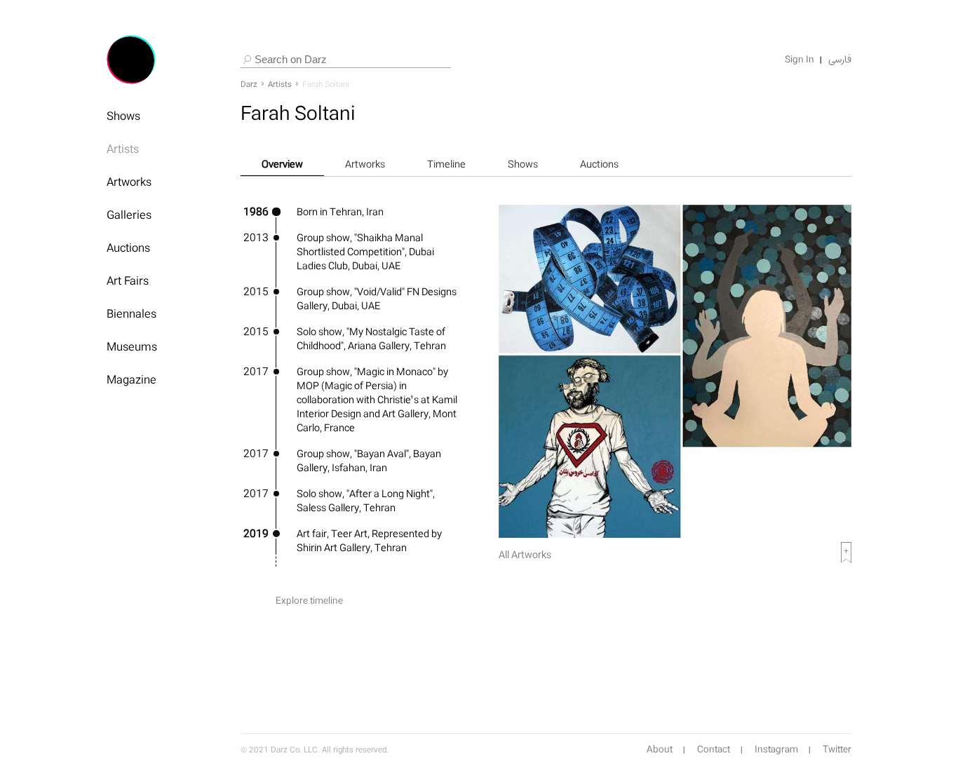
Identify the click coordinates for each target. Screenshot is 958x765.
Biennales (131, 313)
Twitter (837, 750)
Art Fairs (128, 280)
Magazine (131, 379)
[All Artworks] (675, 533)
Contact (713, 750)
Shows (123, 116)
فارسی (839, 60)
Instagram (776, 750)
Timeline (446, 163)
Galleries (129, 214)
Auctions (128, 247)
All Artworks (525, 554)
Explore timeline (309, 601)
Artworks (129, 181)
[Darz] (131, 59)
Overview (282, 163)
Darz (249, 84)
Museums (132, 346)
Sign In (799, 60)
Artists (123, 148)
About (660, 750)
